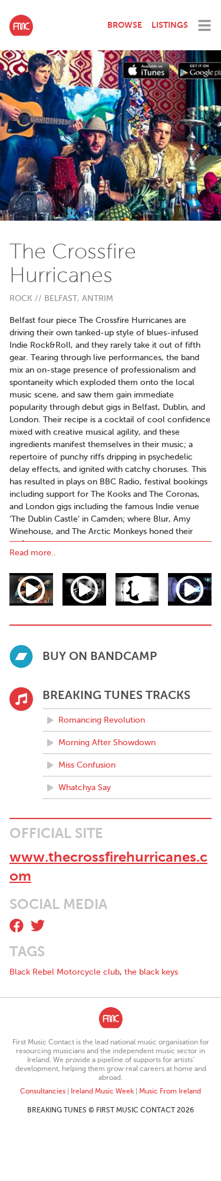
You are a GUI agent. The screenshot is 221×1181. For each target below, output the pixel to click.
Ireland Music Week (102, 1091)
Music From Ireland (170, 1091)
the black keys (151, 972)
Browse (124, 25)
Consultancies (42, 1091)
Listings (169, 25)
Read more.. (32, 552)
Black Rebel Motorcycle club (64, 972)
